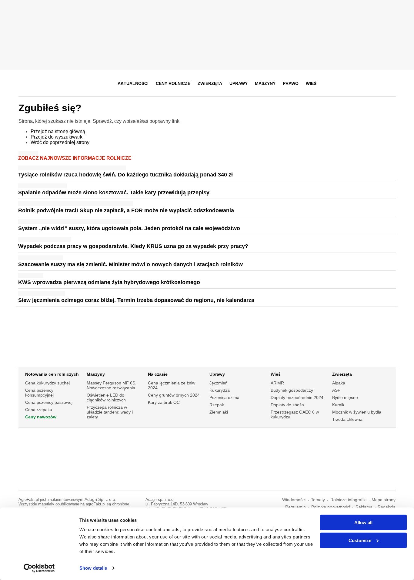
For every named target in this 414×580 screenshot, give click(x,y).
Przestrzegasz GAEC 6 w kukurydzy (295, 414)
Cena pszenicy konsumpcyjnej (39, 392)
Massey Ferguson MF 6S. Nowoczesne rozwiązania (111, 385)
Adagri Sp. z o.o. (100, 499)
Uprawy (238, 83)
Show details (93, 568)
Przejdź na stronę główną (58, 131)
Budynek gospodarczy (292, 390)
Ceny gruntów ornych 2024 (174, 395)
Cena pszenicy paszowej (48, 402)
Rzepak (216, 404)
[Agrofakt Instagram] (361, 83)
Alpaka (338, 383)
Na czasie (158, 374)
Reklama (364, 507)
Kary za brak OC (164, 402)
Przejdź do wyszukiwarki (57, 136)
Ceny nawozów (40, 416)
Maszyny (265, 83)
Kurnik (338, 404)
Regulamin (295, 507)
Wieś (311, 83)
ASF (336, 390)
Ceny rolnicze (173, 83)
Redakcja (387, 507)
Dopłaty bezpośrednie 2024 (297, 397)
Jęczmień (218, 383)
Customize (360, 540)
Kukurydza (219, 390)
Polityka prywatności (330, 507)
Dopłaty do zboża (287, 404)
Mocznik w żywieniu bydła (356, 412)
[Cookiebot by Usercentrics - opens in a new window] (39, 568)
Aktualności (133, 83)
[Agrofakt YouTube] (375, 83)
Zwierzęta (210, 83)
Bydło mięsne (345, 397)
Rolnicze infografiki (348, 500)
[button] (389, 83)
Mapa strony (384, 500)
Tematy (318, 500)
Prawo (291, 83)
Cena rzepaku (38, 409)
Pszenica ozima (224, 397)
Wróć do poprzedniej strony (60, 142)
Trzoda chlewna (347, 419)
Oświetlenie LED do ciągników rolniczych (106, 397)
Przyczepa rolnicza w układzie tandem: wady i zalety (110, 412)
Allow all (363, 522)
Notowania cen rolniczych (52, 374)
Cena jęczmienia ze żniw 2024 (171, 385)
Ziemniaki (218, 412)
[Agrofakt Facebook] (346, 83)
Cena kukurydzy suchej (47, 383)
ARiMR (277, 383)
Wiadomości (293, 500)
